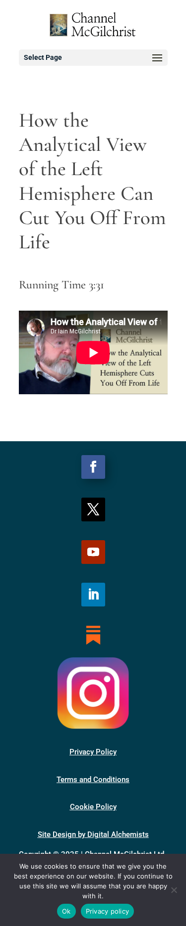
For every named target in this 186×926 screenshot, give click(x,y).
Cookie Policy (93, 806)
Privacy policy (107, 911)
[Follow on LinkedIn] (93, 594)
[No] (174, 890)
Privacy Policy (93, 751)
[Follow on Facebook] (93, 467)
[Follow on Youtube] (93, 552)
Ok (66, 911)
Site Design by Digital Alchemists (93, 834)
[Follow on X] (93, 509)
